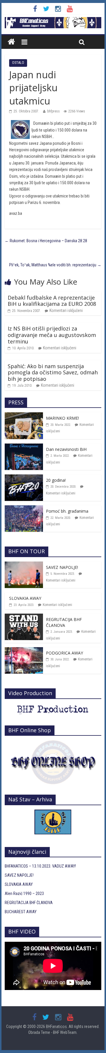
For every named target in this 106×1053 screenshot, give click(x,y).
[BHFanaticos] (53, 20)
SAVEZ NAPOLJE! (62, 567)
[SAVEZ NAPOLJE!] (24, 564)
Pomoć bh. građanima (67, 511)
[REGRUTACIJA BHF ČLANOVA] (24, 616)
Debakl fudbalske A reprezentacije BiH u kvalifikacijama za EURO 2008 (52, 301)
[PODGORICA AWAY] (24, 650)
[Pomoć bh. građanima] (24, 508)
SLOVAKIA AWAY (25, 598)
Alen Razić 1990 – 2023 (24, 893)
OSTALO (18, 63)
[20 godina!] (24, 477)
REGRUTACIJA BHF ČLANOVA (64, 622)
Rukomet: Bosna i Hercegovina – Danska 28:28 (46, 240)
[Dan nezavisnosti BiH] (24, 446)
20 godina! (56, 480)
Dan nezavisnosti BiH (66, 449)
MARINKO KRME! (62, 418)
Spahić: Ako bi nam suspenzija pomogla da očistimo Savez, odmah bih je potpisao (53, 372)
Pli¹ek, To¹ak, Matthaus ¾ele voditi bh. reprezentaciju (55, 265)
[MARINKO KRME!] (24, 415)
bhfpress (53, 111)
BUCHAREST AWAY (21, 911)
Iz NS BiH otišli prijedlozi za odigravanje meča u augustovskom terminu (52, 335)
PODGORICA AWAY (64, 653)
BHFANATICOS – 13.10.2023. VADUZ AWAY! (40, 866)
